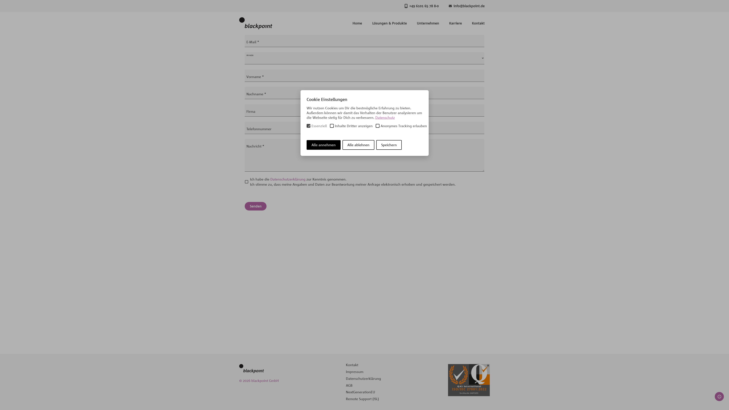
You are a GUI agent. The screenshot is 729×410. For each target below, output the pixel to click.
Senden (256, 206)
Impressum (354, 372)
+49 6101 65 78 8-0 (424, 6)
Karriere (455, 23)
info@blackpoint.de (469, 6)
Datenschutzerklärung (287, 179)
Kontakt (478, 23)
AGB (349, 385)
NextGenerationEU (360, 392)
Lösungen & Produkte (389, 23)
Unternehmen (428, 23)
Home (357, 23)
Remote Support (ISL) (362, 399)
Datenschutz (385, 117)
